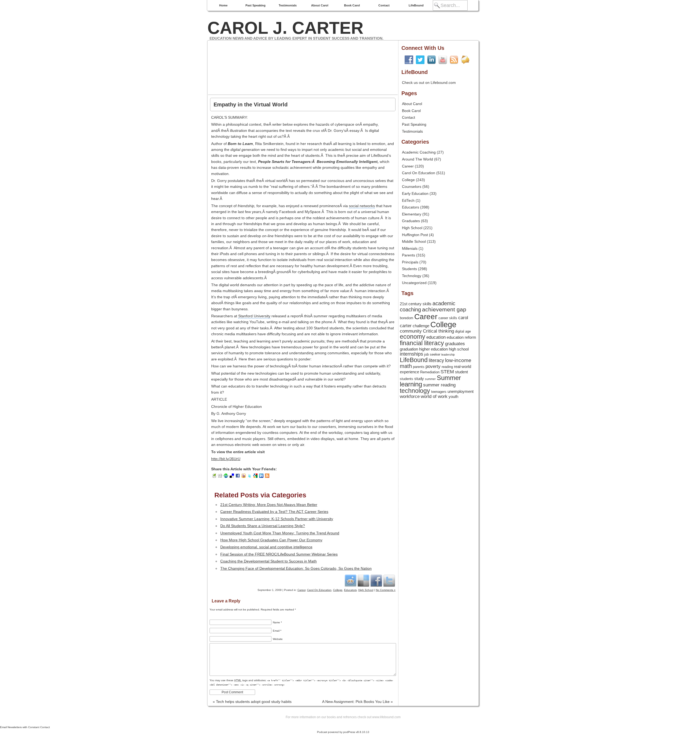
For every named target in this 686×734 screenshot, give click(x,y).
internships (411, 354)
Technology (411, 276)
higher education (433, 349)
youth (453, 396)
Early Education (415, 193)
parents (418, 367)
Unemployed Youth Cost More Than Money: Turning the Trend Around (279, 533)
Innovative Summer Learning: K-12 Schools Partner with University (276, 519)
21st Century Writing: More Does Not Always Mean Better (268, 504)
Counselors (411, 186)
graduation (409, 349)
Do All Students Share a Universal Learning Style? (262, 526)
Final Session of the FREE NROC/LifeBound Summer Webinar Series (279, 554)
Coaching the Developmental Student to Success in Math (268, 561)
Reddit (350, 580)
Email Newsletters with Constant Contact (25, 727)
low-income (458, 360)
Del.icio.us (363, 580)
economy (412, 336)
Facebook (376, 580)
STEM (447, 371)
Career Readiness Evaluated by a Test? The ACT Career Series (274, 511)
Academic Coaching (419, 152)
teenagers (438, 392)
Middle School (414, 241)
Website (278, 639)
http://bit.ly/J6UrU (225, 459)
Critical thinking (438, 331)
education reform (461, 337)
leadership (448, 354)
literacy (436, 360)
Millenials (409, 248)
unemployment (461, 391)
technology (415, 391)
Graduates (411, 221)
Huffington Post (415, 235)
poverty (433, 366)
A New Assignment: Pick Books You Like (357, 701)
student (461, 372)
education (436, 337)
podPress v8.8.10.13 (356, 732)
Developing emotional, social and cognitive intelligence (266, 547)
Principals (410, 262)
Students (409, 269)
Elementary (411, 214)
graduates (455, 343)
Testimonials (288, 5)
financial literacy (422, 343)
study (419, 379)
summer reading (439, 384)
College (337, 589)
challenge (421, 326)
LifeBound (416, 5)
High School (365, 589)
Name (277, 622)
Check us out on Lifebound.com (429, 82)
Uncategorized (414, 283)
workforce (410, 396)
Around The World (417, 159)
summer (430, 379)
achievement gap (444, 309)
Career (301, 589)
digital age (463, 331)
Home (223, 5)
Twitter (389, 580)
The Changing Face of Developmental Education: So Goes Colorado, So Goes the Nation (296, 568)
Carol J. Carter (285, 27)
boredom (406, 318)
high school (459, 349)
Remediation (429, 372)
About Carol (319, 5)
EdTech (408, 200)
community (411, 331)
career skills (447, 318)
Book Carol (352, 5)
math (406, 366)
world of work (434, 396)
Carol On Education (319, 589)
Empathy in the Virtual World (251, 104)
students (406, 379)
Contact (384, 5)
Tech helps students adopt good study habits (252, 701)
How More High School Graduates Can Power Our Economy (271, 540)
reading (447, 367)
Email (277, 630)
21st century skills (415, 304)
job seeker (432, 354)
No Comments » (386, 589)
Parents (408, 255)
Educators (350, 589)
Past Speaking (255, 5)
